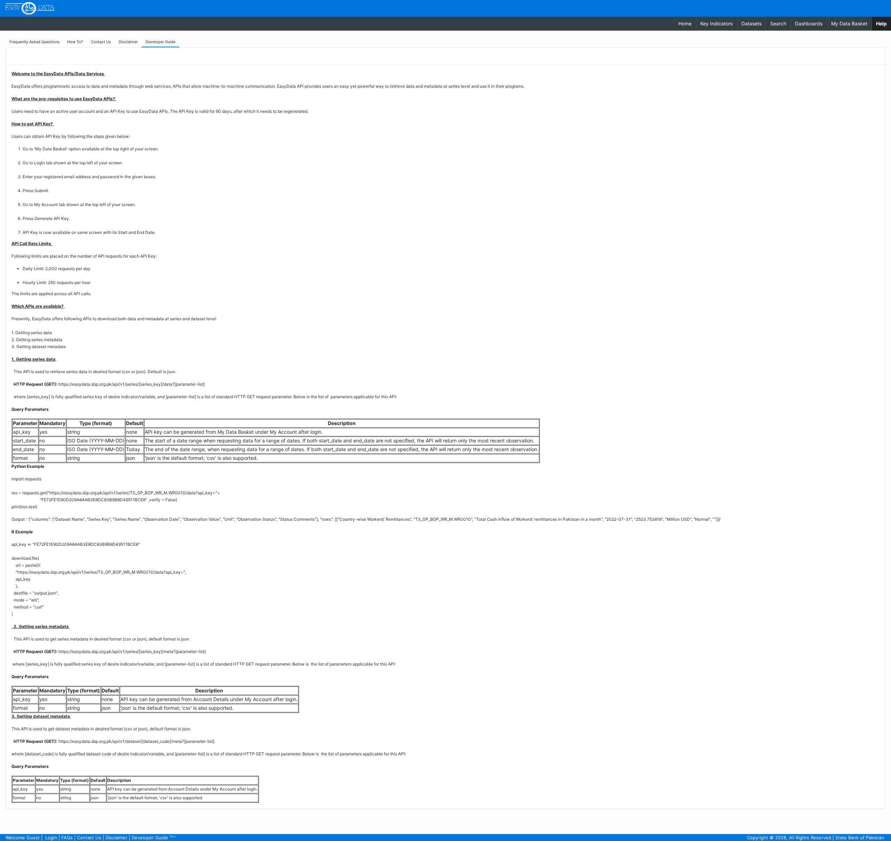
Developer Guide (154, 837)
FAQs (67, 837)
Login (51, 837)
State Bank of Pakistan (859, 837)
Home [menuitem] (685, 23)
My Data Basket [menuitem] (849, 23)
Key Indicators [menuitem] (716, 23)
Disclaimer (116, 837)
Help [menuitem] (883, 23)
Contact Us (89, 837)
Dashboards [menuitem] (808, 23)
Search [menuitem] (778, 23)
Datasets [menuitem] (751, 23)
